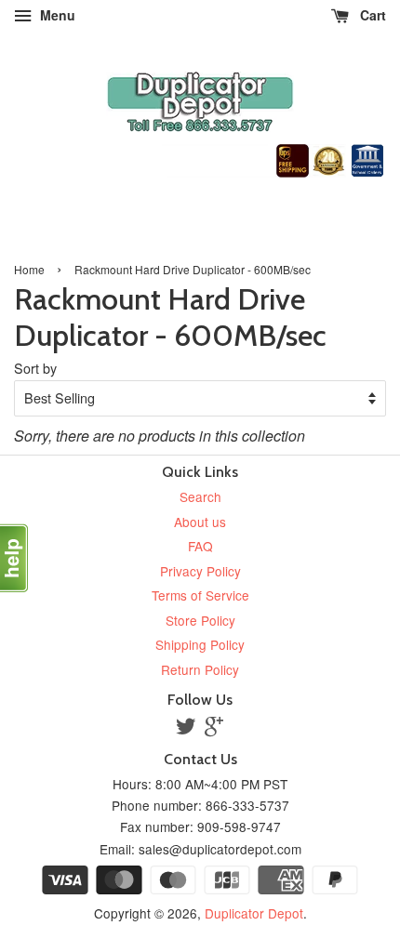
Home (29, 269)
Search (200, 496)
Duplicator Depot (254, 913)
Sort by (35, 367)
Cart (371, 15)
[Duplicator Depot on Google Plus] (214, 729)
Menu (55, 15)
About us (200, 521)
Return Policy (200, 669)
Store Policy (200, 620)
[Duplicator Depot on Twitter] (186, 729)
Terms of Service (200, 595)
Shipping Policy (200, 644)
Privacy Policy (200, 571)
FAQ (200, 545)
